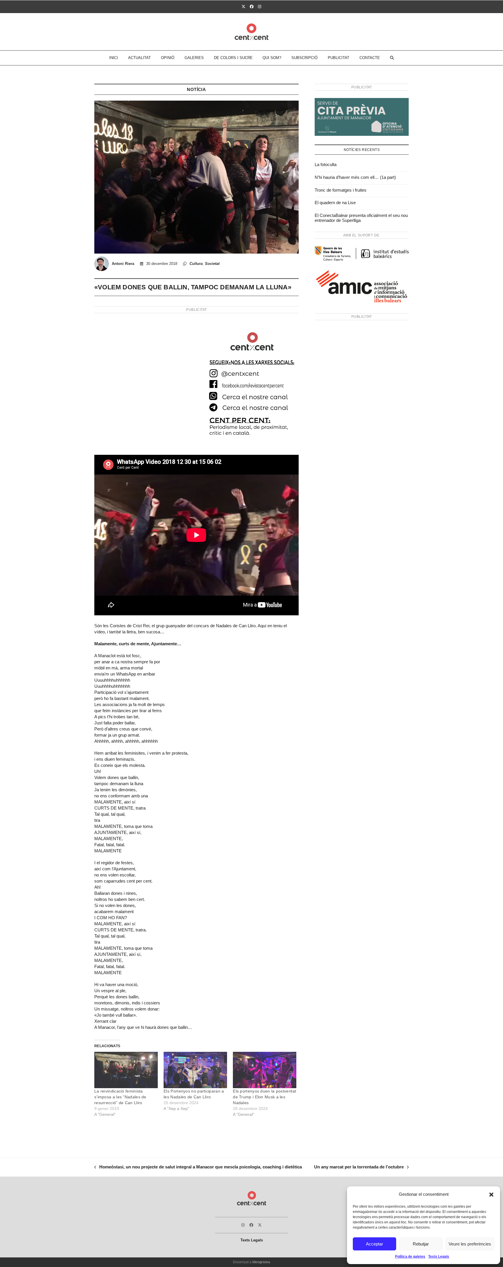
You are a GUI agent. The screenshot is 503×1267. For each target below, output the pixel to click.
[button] (491, 1194)
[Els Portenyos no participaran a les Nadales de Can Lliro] (195, 1070)
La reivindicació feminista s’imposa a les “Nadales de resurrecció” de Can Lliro (120, 1097)
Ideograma (261, 1262)
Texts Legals (438, 1256)
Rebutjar (421, 1243)
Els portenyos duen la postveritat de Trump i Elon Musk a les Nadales (264, 1097)
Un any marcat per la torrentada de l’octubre (359, 1167)
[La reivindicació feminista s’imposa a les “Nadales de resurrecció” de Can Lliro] (126, 1070)
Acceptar (374, 1243)
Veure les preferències (470, 1243)
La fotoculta (325, 164)
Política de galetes (410, 1256)
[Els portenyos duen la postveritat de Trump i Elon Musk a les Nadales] (264, 1070)
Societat (212, 263)
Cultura (196, 263)
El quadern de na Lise (335, 202)
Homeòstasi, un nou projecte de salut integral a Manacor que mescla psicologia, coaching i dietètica (198, 1167)
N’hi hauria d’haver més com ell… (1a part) (355, 177)
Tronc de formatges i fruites (340, 190)
